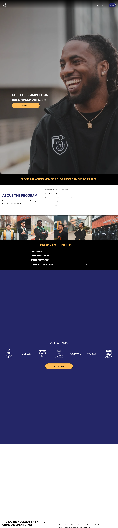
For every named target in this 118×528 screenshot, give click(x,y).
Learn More (25, 105)
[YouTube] (105, 5)
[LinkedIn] (102, 5)
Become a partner (59, 366)
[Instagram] (97, 5)
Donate (112, 5)
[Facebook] (99, 5)
